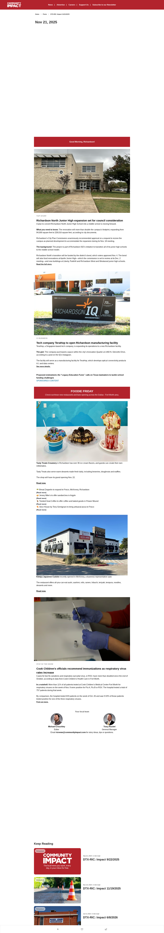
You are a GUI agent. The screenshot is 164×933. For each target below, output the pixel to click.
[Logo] (14, 4)
